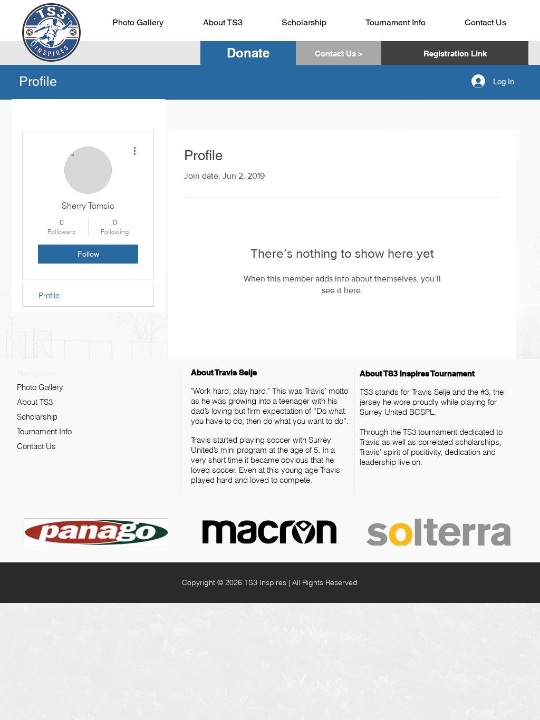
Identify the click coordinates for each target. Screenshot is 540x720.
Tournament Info (44, 431)
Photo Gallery (40, 387)
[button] (454, 53)
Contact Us (36, 446)
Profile (49, 295)
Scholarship (37, 417)
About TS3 (35, 402)
